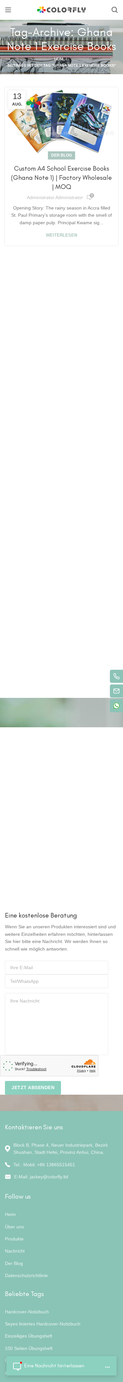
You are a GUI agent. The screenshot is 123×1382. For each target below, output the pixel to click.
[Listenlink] (61, 1164)
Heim (58, 59)
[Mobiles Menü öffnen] (8, 9)
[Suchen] (114, 9)
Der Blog (61, 155)
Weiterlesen (61, 235)
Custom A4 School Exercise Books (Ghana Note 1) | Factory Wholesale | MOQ (61, 177)
